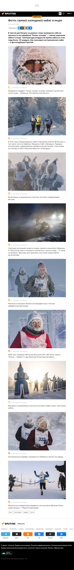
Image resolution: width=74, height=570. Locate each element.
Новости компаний (41, 548)
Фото (10, 512)
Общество (40, 529)
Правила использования (22, 545)
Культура (58, 529)
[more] (64, 87)
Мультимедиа (17, 512)
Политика (13, 529)
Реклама (50, 548)
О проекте (4, 545)
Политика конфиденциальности (41, 545)
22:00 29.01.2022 (13, 24)
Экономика (29, 529)
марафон (26, 512)
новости (4, 529)
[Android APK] (6, 553)
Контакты (11, 545)
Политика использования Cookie (61, 545)
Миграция (49, 529)
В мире (21, 529)
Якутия (32, 512)
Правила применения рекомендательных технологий (18, 548)
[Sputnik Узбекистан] (9, 15)
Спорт (65, 529)
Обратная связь (59, 548)
